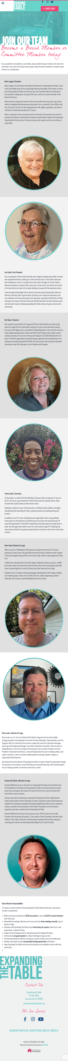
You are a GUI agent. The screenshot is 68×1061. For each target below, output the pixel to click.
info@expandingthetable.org (34, 1003)
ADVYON (45, 1045)
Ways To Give (23, 1030)
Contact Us (54, 1030)
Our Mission (14, 1030)
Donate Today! (50, 8)
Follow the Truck (35, 1030)
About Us (46, 1030)
